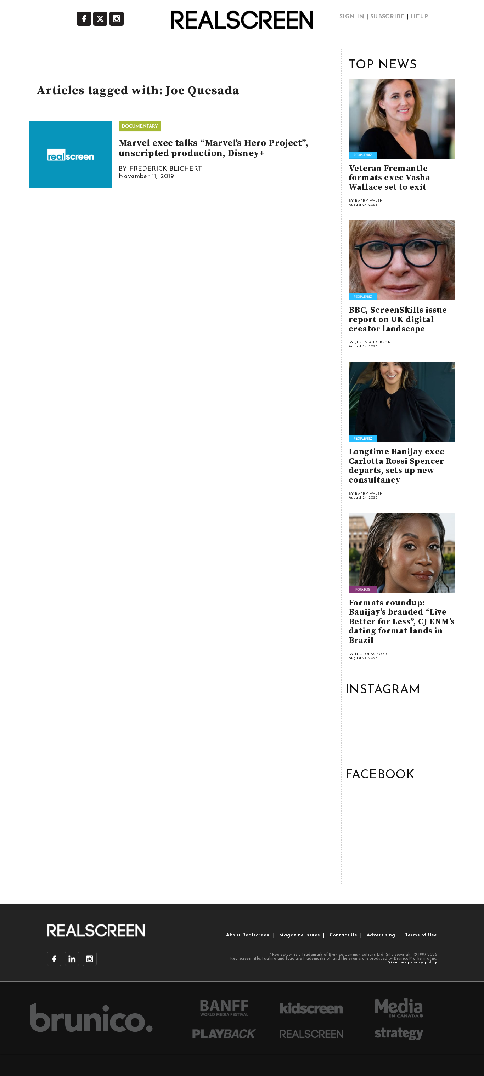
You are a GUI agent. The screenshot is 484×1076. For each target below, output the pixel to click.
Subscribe (387, 17)
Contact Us (343, 935)
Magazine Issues (299, 935)
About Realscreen (247, 935)
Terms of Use (421, 935)
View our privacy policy (412, 962)
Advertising (381, 935)
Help (419, 17)
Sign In (352, 17)
